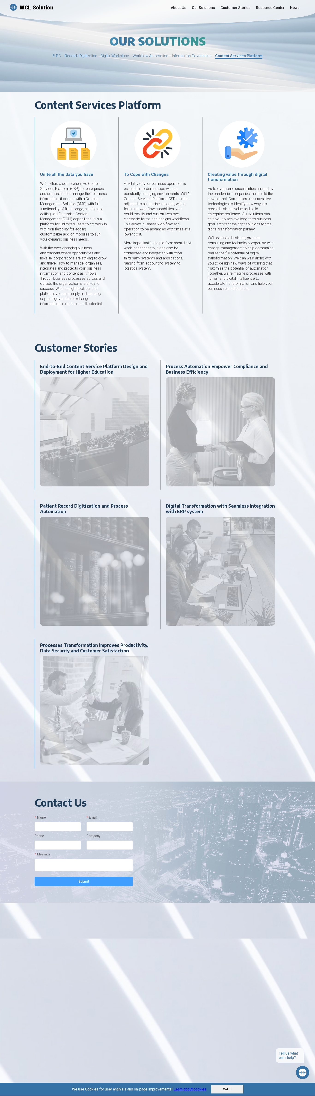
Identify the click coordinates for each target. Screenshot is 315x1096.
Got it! (227, 1089)
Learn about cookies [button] (190, 1089)
